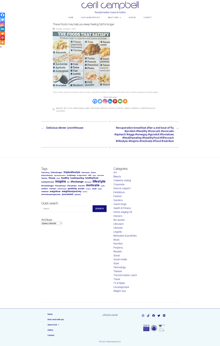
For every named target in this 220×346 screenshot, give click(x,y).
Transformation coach (125, 275)
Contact (147, 17)
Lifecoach (118, 223)
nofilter (103, 186)
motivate (111, 108)
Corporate (119, 184)
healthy (65, 178)
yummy (78, 194)
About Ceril (113, 17)
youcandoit (60, 111)
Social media (120, 259)
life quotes (119, 219)
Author (132, 17)
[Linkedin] (110, 101)
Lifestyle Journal (110, 314)
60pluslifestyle (47, 175)
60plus (93, 172)
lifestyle (103, 108)
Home (70, 17)
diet (65, 108)
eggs (94, 175)
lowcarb (81, 186)
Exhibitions (119, 192)
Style (116, 263)
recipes (88, 189)
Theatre (117, 271)
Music (116, 239)
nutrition (52, 189)
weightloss (135, 108)
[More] (125, 101)
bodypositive (82, 175)
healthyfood (91, 178)
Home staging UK (122, 212)
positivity (119, 108)
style (94, 188)
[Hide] (1, 47)
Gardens (118, 200)
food (70, 108)
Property (118, 247)
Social (116, 255)
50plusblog (45, 172)
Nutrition (118, 243)
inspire (87, 108)
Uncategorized (121, 287)
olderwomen (62, 189)
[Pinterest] (115, 101)
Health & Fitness (122, 208)
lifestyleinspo (60, 186)
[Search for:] (66, 209)
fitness (52, 178)
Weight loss (119, 291)
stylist (100, 189)
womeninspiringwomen (51, 194)
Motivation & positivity (125, 235)
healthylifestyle (47, 182)
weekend (44, 191)
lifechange (95, 108)
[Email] (120, 101)
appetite (59, 108)
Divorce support (122, 188)
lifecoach (88, 182)
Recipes (117, 251)
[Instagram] (105, 101)
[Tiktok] (148, 315)
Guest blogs (119, 204)
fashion (44, 178)
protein (81, 188)
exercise (100, 175)
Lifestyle (118, 227)
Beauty (117, 176)
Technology (119, 267)
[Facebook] (95, 101)
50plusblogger (56, 172)
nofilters (44, 189)
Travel (116, 279)
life (68, 182)
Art (115, 172)
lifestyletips (72, 186)
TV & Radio (119, 283)
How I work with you (90, 17)
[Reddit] (2, 33)
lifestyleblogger (47, 186)
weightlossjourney (147, 108)
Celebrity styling (122, 180)
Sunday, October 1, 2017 (66, 29)
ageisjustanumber (60, 175)
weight (127, 108)
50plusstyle (85, 172)
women (85, 191)
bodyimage (71, 175)
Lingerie (117, 231)
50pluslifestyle (71, 172)
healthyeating (78, 108)
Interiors (117, 216)
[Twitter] (100, 101)
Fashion (117, 196)
